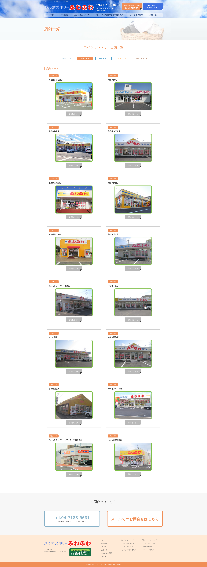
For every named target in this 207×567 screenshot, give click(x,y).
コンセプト (105, 546)
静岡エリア (140, 58)
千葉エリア (67, 58)
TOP (52, 15)
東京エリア (122, 58)
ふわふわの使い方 (128, 543)
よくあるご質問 (136, 15)
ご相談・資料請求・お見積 (131, 7)
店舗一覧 (153, 15)
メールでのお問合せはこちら (135, 519)
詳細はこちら (74, 114)
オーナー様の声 (148, 550)
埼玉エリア (103, 58)
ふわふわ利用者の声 (129, 550)
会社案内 (104, 543)
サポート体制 (147, 546)
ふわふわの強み (127, 546)
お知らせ (104, 556)
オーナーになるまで (150, 543)
